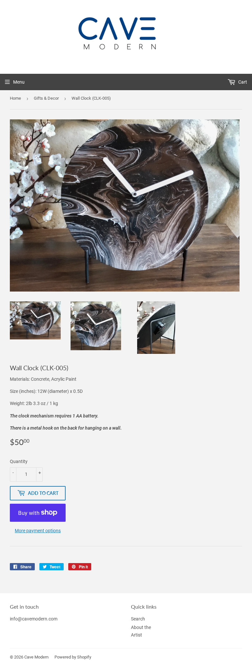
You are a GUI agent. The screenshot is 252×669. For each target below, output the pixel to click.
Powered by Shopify (72, 657)
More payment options (38, 530)
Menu (19, 82)
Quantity (19, 461)
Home (15, 98)
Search (138, 618)
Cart (242, 82)
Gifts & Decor (46, 98)
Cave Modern (36, 657)
